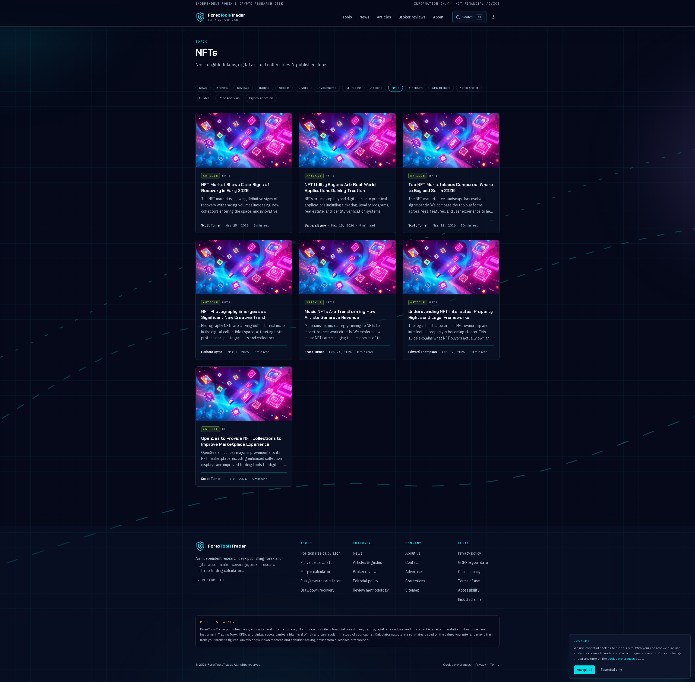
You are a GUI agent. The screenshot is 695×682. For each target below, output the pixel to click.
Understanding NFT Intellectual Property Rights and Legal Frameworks (450, 314)
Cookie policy (469, 571)
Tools (347, 17)
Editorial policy (365, 581)
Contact (412, 562)
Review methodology (371, 590)
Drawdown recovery (317, 590)
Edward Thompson (422, 352)
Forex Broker (469, 88)
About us (412, 553)
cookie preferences (621, 658)
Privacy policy (469, 553)
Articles (384, 17)
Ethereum (416, 88)
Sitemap (412, 590)
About (438, 17)
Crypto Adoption (261, 98)
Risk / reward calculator (321, 581)
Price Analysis (229, 98)
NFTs (395, 88)
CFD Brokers (441, 88)
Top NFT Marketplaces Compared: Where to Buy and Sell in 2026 (450, 187)
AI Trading (353, 88)
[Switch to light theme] (494, 17)
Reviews (243, 88)
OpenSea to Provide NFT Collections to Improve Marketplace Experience (241, 441)
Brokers (222, 88)
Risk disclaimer (470, 599)
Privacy (480, 664)
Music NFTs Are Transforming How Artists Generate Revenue (340, 314)
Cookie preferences (457, 664)
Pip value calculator (317, 562)
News (364, 17)
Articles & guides (367, 562)
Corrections (415, 581)
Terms (495, 664)
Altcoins (376, 88)
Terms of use (469, 581)
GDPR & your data (473, 562)
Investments (326, 88)
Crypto (303, 88)
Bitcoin (284, 88)
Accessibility (468, 590)
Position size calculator (320, 553)
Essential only (611, 670)
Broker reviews (412, 17)
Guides (204, 98)
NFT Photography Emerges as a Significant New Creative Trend (234, 314)
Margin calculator (315, 571)
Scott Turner (210, 225)
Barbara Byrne (315, 225)
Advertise (413, 571)
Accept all (584, 670)
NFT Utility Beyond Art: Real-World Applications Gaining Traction (340, 187)
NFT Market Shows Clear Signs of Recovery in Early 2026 (235, 187)
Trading (264, 88)
